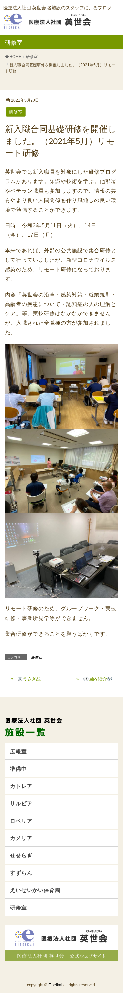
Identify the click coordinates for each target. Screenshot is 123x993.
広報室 (18, 751)
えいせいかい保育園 (35, 890)
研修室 (16, 112)
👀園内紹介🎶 (98, 678)
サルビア (21, 803)
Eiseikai (55, 985)
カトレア (21, 786)
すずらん (21, 873)
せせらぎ (21, 855)
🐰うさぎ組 (29, 678)
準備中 (18, 769)
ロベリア (21, 821)
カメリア (21, 838)
